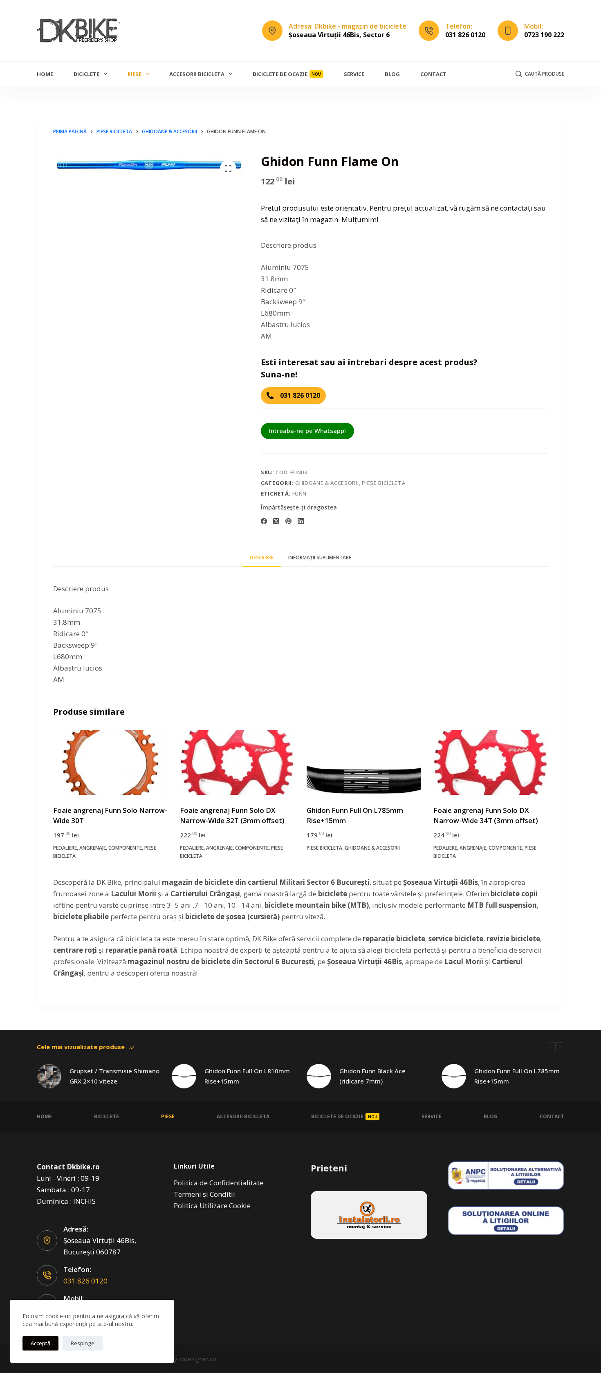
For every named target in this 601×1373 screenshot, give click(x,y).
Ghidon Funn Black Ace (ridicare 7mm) (372, 1076)
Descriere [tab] (262, 557)
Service (354, 74)
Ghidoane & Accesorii (327, 483)
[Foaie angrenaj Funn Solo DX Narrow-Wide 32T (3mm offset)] (237, 762)
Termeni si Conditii (204, 1194)
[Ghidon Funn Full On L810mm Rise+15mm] (184, 1076)
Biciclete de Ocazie (287, 74)
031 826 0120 (465, 34)
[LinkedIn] (301, 521)
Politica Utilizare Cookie (212, 1205)
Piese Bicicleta (383, 483)
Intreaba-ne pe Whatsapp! (307, 430)
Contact (433, 74)
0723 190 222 (544, 34)
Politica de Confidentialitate (218, 1182)
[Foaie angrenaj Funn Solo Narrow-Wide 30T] (110, 762)
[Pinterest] (288, 521)
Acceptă (40, 1343)
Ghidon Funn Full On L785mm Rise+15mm (517, 1076)
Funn (299, 493)
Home (45, 74)
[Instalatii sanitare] (369, 1215)
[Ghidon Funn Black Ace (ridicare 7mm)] (319, 1076)
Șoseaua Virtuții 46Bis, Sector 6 (339, 34)
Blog (392, 74)
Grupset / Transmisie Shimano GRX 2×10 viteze (114, 1076)
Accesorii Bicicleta (196, 74)
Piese (134, 74)
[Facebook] (264, 521)
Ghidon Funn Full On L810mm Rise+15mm (247, 1076)
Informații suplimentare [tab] (319, 557)
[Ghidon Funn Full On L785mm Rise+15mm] (364, 762)
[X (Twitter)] (276, 521)
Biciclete (86, 74)
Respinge (82, 1343)
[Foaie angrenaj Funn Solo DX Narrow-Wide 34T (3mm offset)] (490, 762)
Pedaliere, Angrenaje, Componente (97, 847)
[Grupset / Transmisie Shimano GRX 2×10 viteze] (49, 1076)
